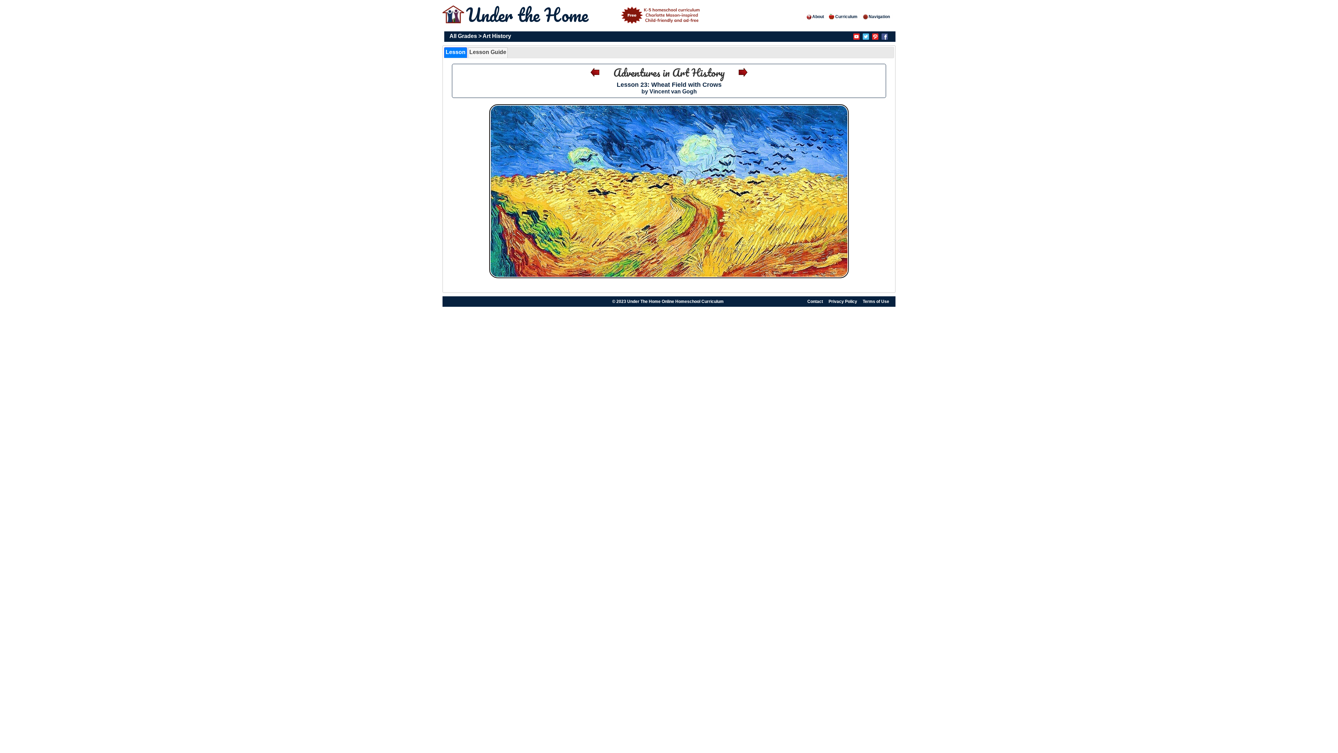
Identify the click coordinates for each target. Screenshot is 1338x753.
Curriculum (846, 16)
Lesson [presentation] (456, 52)
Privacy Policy (843, 301)
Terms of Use (876, 301)
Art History (497, 36)
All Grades (463, 36)
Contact (815, 301)
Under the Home (529, 15)
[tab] (455, 52)
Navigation (879, 16)
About (818, 16)
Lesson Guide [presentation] (487, 52)
